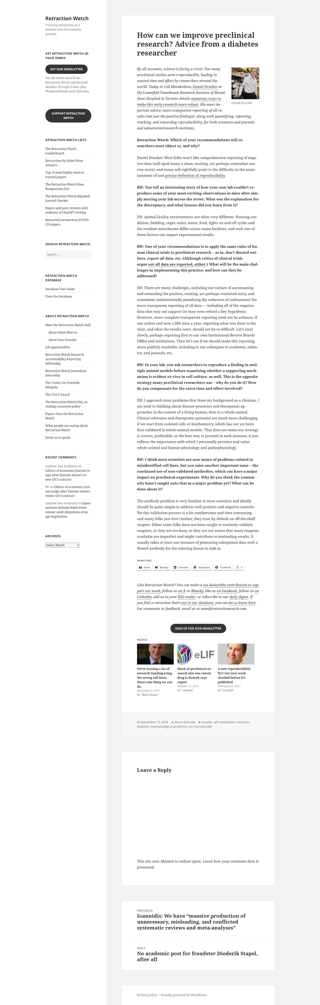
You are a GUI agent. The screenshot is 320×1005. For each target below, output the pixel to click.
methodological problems (169, 726)
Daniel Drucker (205, 86)
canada (206, 722)
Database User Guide (60, 289)
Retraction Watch (67, 18)
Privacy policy (147, 995)
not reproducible (200, 726)
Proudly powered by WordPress (183, 995)
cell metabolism (224, 722)
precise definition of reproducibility (195, 175)
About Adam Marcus (62, 332)
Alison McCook (184, 722)
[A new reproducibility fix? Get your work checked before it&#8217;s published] (236, 654)
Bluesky (197, 590)
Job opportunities (57, 347)
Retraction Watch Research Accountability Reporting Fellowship (64, 359)
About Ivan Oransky (62, 340)
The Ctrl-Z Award (57, 394)
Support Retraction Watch (68, 115)
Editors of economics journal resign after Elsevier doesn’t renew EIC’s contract (68, 475)
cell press (243, 722)
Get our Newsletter (66, 69)
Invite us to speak (57, 437)
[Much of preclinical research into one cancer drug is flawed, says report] (195, 654)
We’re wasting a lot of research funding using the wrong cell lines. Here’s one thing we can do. (154, 678)
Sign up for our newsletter (198, 628)
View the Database (58, 296)
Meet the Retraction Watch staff (68, 325)
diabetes (143, 726)
